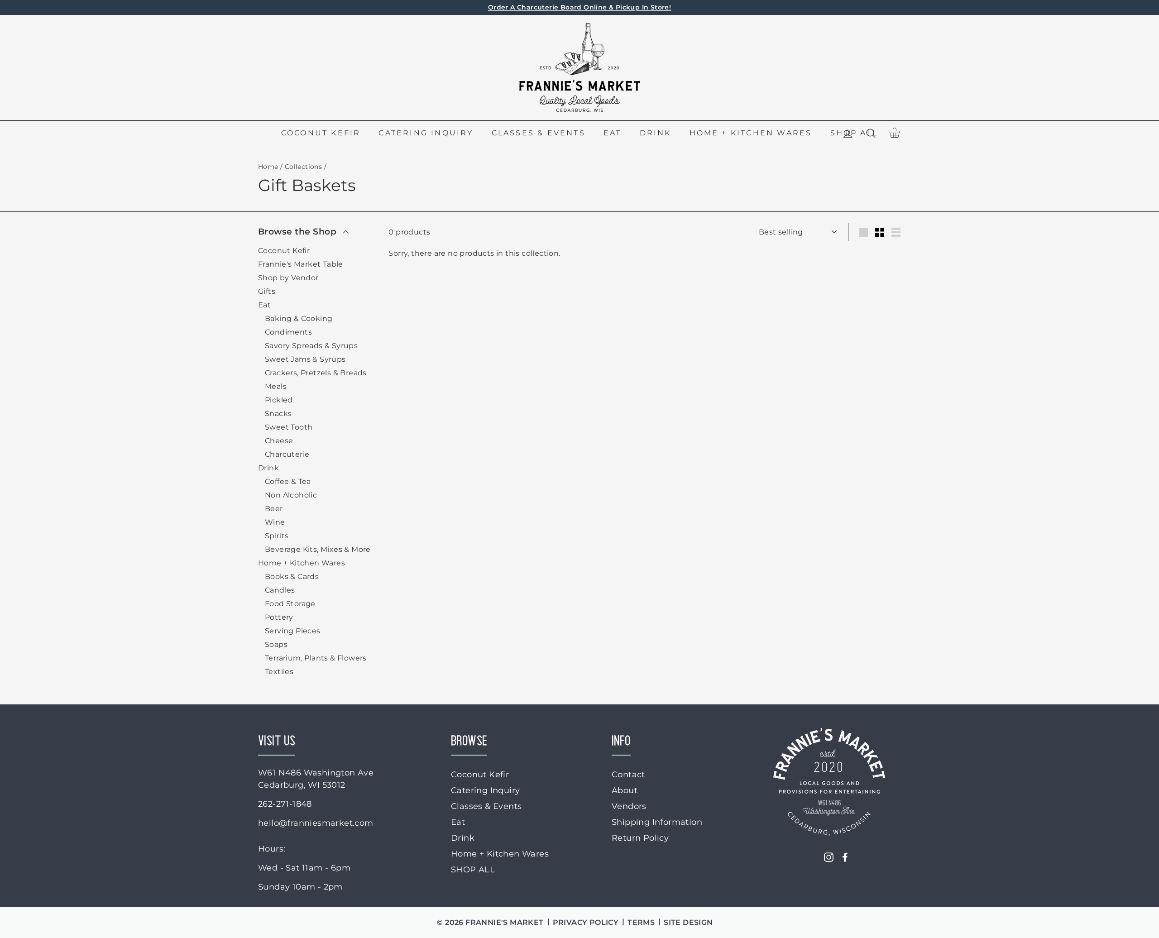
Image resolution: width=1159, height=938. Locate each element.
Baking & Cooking (298, 318)
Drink (655, 133)
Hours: (271, 849)
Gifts (266, 291)
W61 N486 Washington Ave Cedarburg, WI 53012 (316, 779)
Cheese (279, 440)
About (624, 790)
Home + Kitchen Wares (751, 133)
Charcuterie (287, 454)
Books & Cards (292, 576)
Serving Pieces (293, 631)
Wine (275, 522)
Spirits (277, 535)
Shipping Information (657, 822)
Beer (274, 508)
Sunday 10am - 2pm (300, 887)
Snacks (278, 413)
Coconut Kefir (321, 133)
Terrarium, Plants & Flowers (316, 658)
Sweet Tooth (288, 427)
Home (268, 166)
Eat (612, 133)
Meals (276, 386)
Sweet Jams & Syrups (305, 359)
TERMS (641, 922)
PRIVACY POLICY (586, 922)
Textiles (279, 671)
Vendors (629, 806)
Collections (303, 166)
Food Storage (290, 603)
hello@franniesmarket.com (316, 823)
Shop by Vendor (288, 277)
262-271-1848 (285, 804)
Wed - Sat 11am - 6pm (304, 868)
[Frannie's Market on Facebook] (845, 857)
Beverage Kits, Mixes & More (318, 549)
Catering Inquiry (425, 133)
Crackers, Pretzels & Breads (316, 372)
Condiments (288, 332)
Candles (280, 590)
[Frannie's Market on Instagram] (828, 857)
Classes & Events (538, 133)
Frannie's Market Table (300, 264)
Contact (628, 775)
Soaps (276, 644)
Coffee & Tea (288, 481)
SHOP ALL (473, 870)
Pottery (279, 617)
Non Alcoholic (291, 495)
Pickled (279, 400)
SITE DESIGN (688, 922)
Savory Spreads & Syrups (311, 345)
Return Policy (640, 838)
